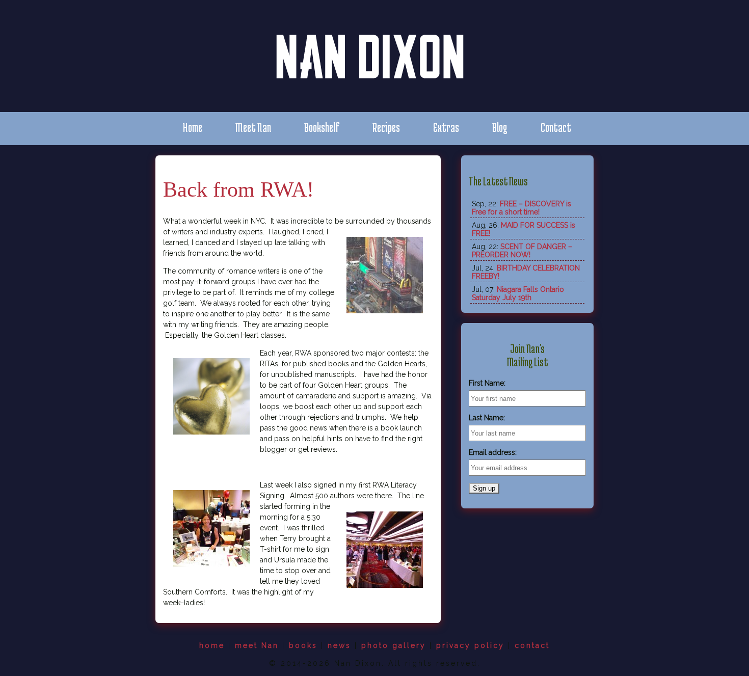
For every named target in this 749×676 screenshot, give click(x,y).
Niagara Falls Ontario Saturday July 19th (518, 293)
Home (192, 127)
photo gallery (393, 645)
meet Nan (257, 645)
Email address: (493, 452)
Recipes (386, 127)
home (212, 645)
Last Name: (487, 418)
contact (532, 645)
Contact (556, 127)
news (339, 645)
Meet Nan (253, 127)
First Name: (487, 383)
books (303, 645)
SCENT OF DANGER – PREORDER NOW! (522, 250)
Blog (499, 127)
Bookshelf (321, 127)
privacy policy (470, 645)
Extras (446, 127)
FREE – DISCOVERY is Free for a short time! (521, 208)
